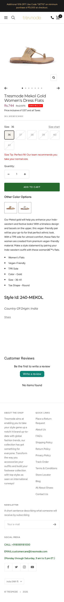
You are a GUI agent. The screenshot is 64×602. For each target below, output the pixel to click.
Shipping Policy (44, 442)
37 (20, 134)
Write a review (32, 374)
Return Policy (43, 448)
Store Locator (43, 474)
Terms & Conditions (46, 468)
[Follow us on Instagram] (24, 567)
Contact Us (42, 494)
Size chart (54, 126)
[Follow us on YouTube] (32, 567)
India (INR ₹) (12, 581)
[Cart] (58, 17)
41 (9, 145)
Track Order (42, 461)
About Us (41, 429)
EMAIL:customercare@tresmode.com (25, 551)
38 (32, 134)
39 (43, 134)
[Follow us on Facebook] (8, 567)
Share (7, 317)
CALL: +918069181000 (17, 544)
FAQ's (39, 436)
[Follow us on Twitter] (16, 567)
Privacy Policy (43, 455)
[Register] (54, 524)
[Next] (58, 88)
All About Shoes (44, 487)
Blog (38, 481)
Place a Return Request (44, 421)
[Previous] (5, 88)
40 (54, 134)
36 (9, 134)
